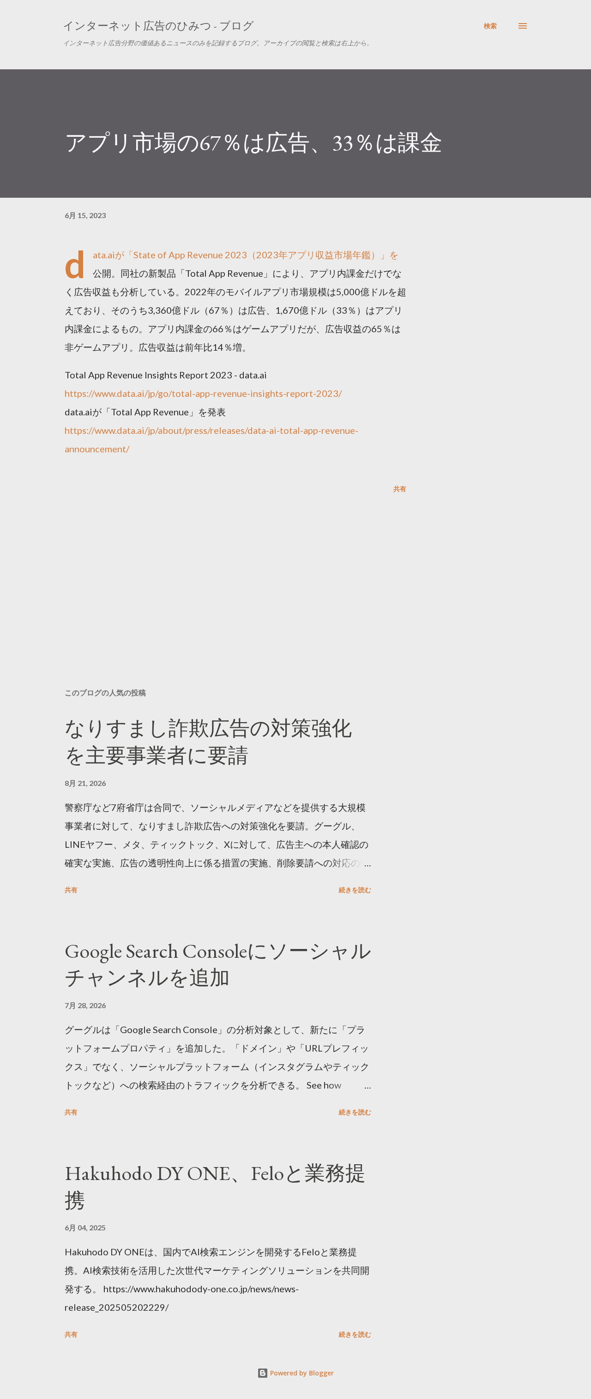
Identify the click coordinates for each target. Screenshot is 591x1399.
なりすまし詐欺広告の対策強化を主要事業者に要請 (208, 741)
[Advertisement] (221, 573)
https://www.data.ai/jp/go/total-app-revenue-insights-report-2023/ (203, 393)
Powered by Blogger (301, 1373)
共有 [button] (399, 489)
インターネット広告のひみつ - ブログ (158, 25)
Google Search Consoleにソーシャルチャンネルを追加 (218, 964)
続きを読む (355, 890)
